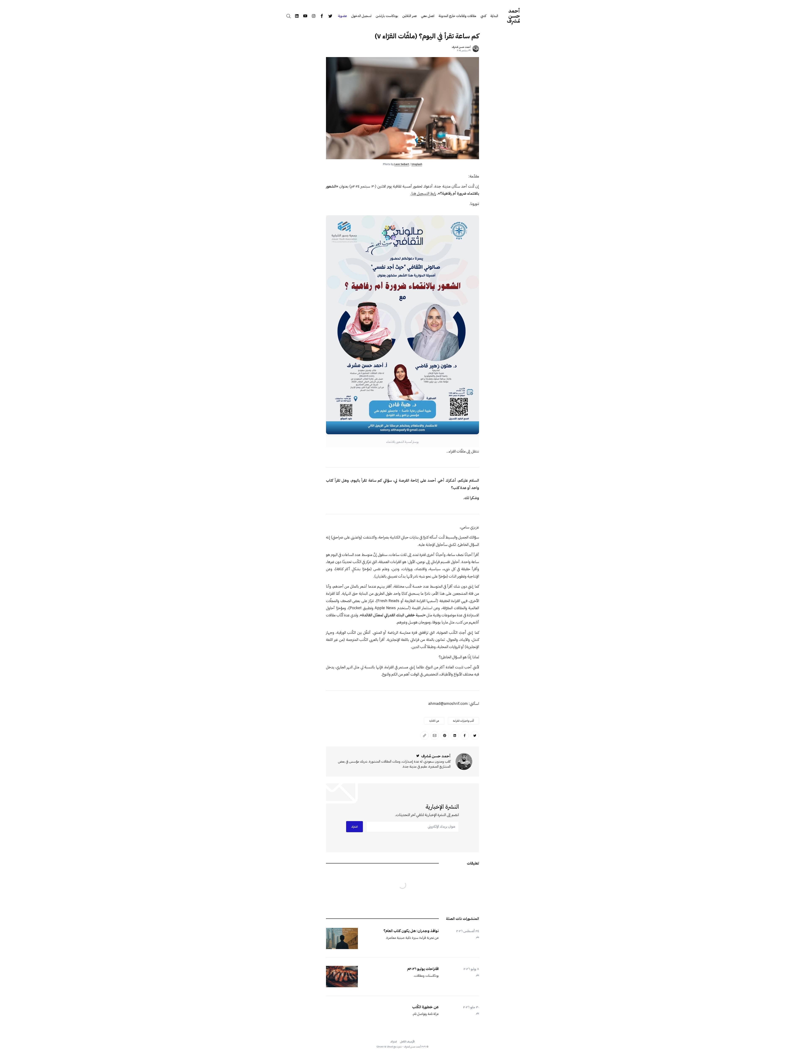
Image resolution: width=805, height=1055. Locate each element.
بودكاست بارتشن (387, 15)
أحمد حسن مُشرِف (513, 15)
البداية (494, 15)
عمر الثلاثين (409, 15)
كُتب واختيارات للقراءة (463, 721)
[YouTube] (305, 16)
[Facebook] (322, 16)
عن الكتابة (434, 721)
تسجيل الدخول (361, 15)
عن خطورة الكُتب (425, 1007)
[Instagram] (313, 16)
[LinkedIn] (296, 16)
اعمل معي (427, 15)
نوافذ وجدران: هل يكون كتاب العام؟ (411, 931)
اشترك (354, 826)
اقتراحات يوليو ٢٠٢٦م (423, 969)
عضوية (342, 15)
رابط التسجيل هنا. (423, 193)
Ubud (390, 1046)
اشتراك (393, 1041)
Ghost (380, 1046)
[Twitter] (330, 16)
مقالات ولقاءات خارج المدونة (457, 15)
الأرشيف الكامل (407, 1041)
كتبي (483, 15)
